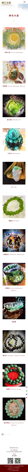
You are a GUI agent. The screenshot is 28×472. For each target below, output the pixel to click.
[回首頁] (6, 3)
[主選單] (24, 2)
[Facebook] (26, 394)
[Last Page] (9, 434)
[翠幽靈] (14, 308)
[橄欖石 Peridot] (14, 207)
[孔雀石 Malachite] (14, 139)
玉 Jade (14, 187)
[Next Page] (7, 434)
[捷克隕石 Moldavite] (14, 105)
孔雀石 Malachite (14, 153)
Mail (14, 454)
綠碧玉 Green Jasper (14, 389)
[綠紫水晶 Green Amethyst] (14, 38)
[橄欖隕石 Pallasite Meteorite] (14, 240)
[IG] (26, 397)
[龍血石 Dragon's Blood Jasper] (14, 341)
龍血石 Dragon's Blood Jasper (14, 355)
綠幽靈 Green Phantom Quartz (14, 86)
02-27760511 (14, 450)
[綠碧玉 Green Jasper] (14, 375)
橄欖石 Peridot (14, 220)
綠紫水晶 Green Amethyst (14, 52)
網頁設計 (17, 467)
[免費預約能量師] (26, 387)
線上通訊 (14, 455)
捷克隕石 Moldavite (14, 119)
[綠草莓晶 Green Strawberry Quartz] (14, 408)
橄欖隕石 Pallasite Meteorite (14, 254)
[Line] (26, 391)
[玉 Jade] (14, 173)
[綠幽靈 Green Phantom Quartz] (14, 72)
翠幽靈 (14, 321)
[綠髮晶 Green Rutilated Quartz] (14, 274)
